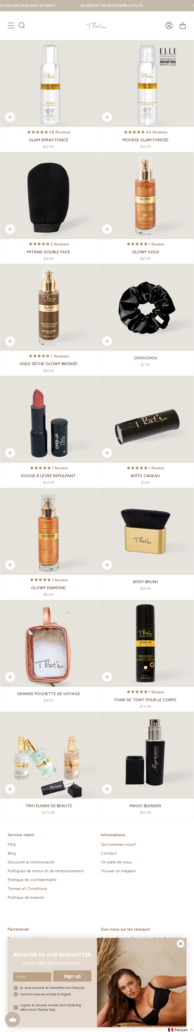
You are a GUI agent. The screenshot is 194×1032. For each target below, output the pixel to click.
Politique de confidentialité (32, 879)
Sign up (72, 976)
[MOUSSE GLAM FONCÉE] (145, 83)
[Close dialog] (181, 944)
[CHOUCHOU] (145, 307)
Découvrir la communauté (31, 862)
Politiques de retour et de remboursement (46, 870)
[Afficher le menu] (11, 25)
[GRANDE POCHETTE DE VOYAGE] (48, 643)
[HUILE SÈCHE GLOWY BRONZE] (48, 307)
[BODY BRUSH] (145, 531)
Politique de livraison (26, 897)
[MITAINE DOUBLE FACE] (48, 195)
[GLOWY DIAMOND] (48, 531)
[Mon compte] (169, 25)
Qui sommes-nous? (118, 844)
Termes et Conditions (27, 888)
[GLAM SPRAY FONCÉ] (48, 83)
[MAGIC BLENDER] (145, 755)
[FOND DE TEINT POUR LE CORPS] (145, 643)
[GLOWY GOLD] (145, 195)
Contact (108, 853)
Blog (12, 853)
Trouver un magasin (118, 870)
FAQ (12, 844)
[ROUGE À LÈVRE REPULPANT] (48, 419)
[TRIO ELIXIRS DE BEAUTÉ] (48, 755)
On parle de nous (116, 862)
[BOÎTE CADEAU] (145, 419)
